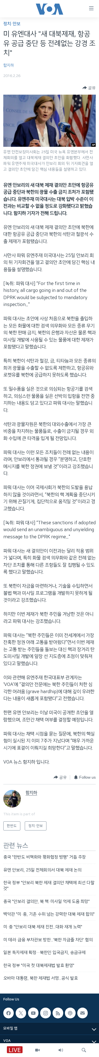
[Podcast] (70, 1013)
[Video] (37, 1050)
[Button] (89, 87)
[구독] (82, 1013)
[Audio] (61, 1050)
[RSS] (58, 1013)
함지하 (8, 65)
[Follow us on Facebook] (8, 1013)
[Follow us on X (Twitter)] (21, 1013)
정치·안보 (11, 24)
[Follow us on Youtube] (33, 1013)
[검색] (84, 1050)
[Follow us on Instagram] (45, 1013)
